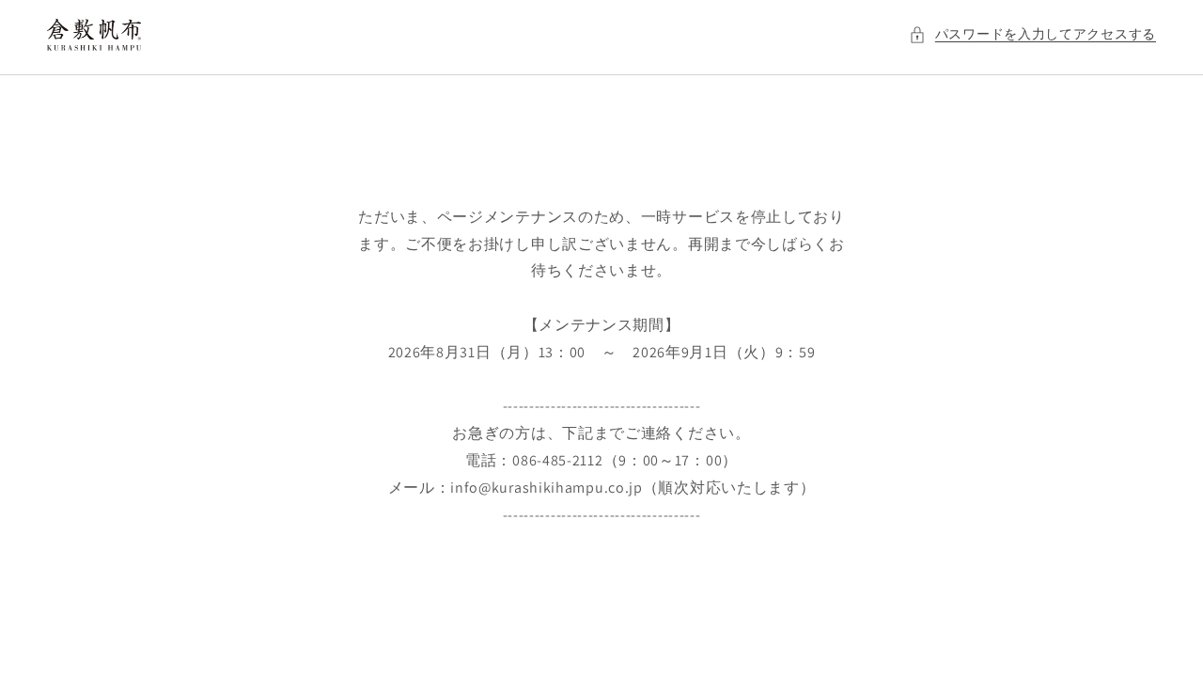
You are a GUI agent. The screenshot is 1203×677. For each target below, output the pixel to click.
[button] (1032, 34)
